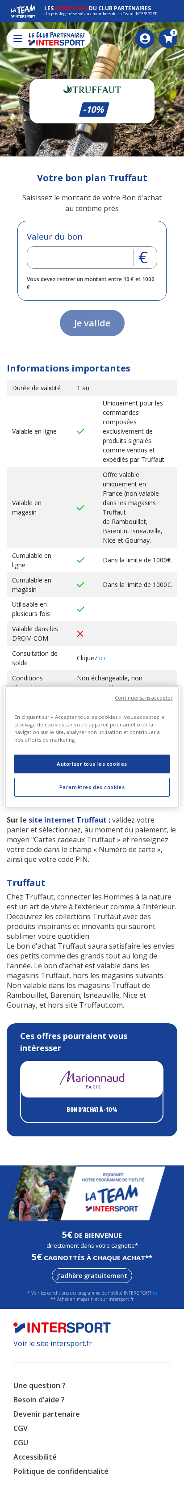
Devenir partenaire (46, 1414)
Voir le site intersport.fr (52, 1343)
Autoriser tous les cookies (92, 763)
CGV (20, 1428)
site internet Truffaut (68, 820)
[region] (91, 747)
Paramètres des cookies (92, 787)
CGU (20, 1443)
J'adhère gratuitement (92, 1275)
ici (102, 658)
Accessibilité (35, 1457)
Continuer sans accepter (143, 698)
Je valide (92, 323)
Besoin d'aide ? (39, 1400)
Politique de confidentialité (61, 1471)
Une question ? (39, 1385)
